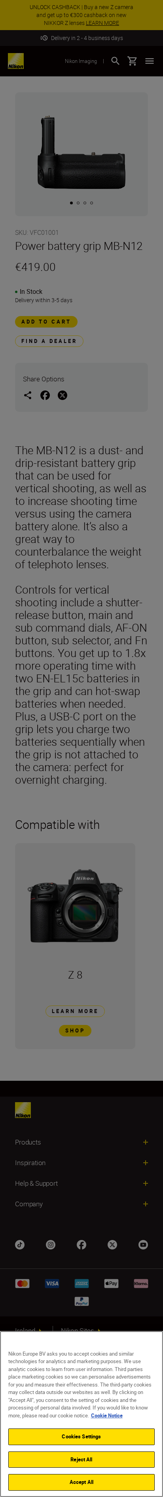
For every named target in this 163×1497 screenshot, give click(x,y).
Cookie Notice (107, 1415)
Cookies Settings (81, 1436)
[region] (81, 1414)
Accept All (81, 1482)
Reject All (81, 1459)
